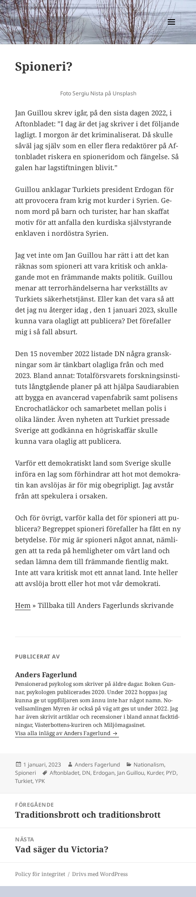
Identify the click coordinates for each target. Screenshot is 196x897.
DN (86, 773)
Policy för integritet (40, 874)
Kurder (155, 773)
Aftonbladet (64, 773)
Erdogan (103, 773)
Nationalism (149, 764)
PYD (171, 773)
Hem (23, 605)
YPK (40, 781)
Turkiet (23, 781)
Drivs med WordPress (100, 874)
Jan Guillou (130, 773)
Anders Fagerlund (97, 764)
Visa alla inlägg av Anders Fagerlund (63, 733)
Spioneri (25, 773)
